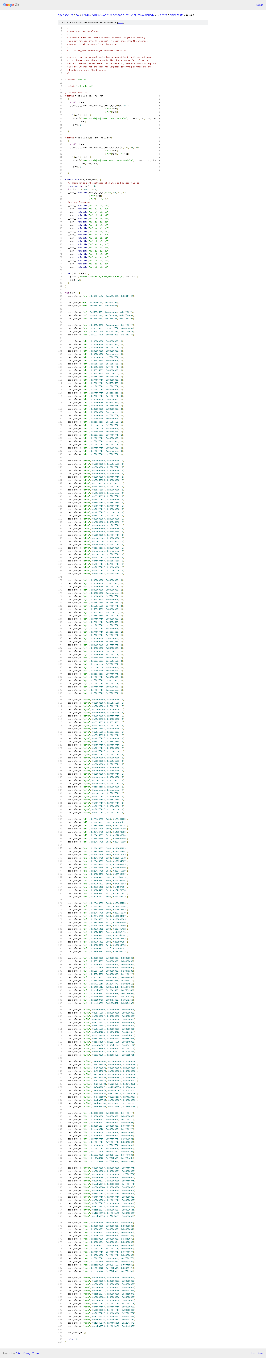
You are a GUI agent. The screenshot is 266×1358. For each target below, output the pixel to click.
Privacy (26, 1353)
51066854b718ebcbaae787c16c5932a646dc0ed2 (123, 15)
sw (77, 15)
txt (253, 1353)
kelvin (86, 15)
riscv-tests (176, 15)
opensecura (65, 15)
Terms (35, 1353)
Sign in (259, 4)
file (120, 22)
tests (163, 15)
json (260, 1353)
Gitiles (19, 1353)
